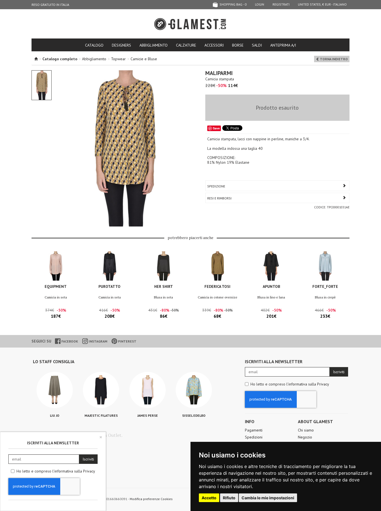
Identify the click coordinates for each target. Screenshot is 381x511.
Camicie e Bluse (144, 58)
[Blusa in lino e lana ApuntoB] (271, 266)
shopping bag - (233, 4)
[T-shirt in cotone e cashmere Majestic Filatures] (101, 390)
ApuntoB (271, 286)
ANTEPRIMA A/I (283, 45)
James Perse (147, 415)
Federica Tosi (217, 286)
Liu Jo (54, 415)
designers (121, 45)
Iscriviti (338, 371)
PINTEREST (126, 341)
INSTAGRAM (97, 341)
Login (259, 4)
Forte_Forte (325, 286)
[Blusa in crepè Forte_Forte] (325, 266)
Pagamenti (253, 430)
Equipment (56, 286)
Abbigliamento (153, 45)
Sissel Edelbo (194, 415)
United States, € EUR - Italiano (322, 4)
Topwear (118, 58)
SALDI (257, 45)
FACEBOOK (69, 341)
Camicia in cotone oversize (217, 297)
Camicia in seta (56, 297)
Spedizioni (253, 437)
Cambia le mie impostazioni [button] (268, 497)
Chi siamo (306, 430)
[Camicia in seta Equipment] (55, 266)
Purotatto (109, 286)
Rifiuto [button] (229, 497)
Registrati (281, 4)
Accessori (214, 45)
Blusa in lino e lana (271, 297)
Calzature (186, 45)
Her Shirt (163, 286)
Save (216, 128)
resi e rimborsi (219, 198)
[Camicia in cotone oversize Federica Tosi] (217, 266)
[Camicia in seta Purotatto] (109, 266)
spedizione (216, 186)
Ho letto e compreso (289, 384)
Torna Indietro (333, 59)
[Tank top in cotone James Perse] (147, 390)
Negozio (305, 437)
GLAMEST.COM (190, 24)
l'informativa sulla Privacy (307, 384)
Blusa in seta (163, 297)
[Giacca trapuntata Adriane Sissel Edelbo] (194, 390)
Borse (237, 45)
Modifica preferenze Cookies (151, 499)
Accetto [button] (209, 497)
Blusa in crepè (325, 297)
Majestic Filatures (101, 415)
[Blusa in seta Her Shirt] (163, 266)
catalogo (94, 45)
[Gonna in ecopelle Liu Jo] (55, 390)
